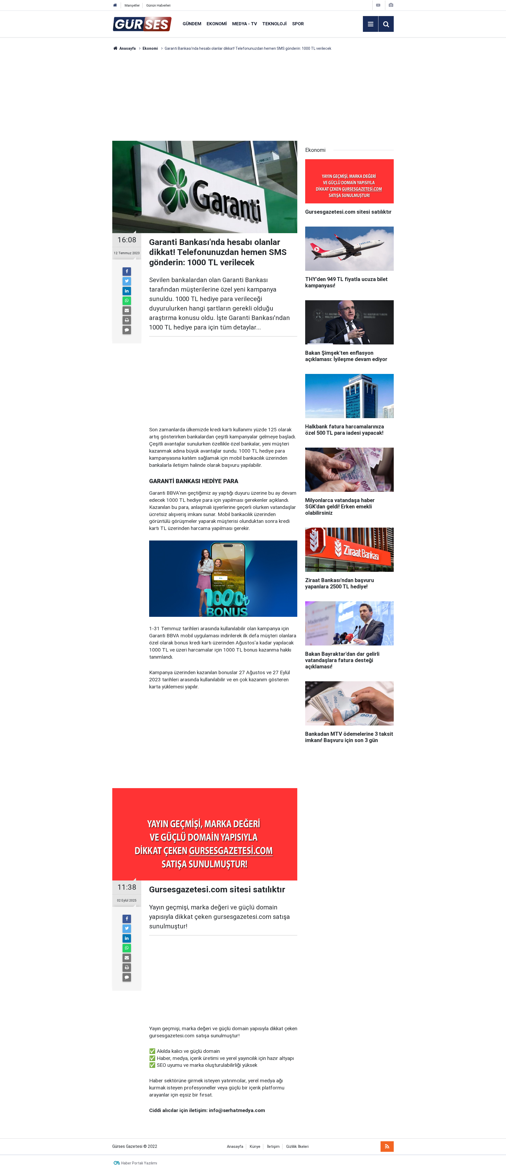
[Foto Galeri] (391, 5)
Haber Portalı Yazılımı (139, 1163)
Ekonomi (217, 23)
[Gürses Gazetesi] (142, 23)
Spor (298, 23)
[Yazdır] (127, 320)
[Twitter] (127, 281)
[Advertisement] (87, 130)
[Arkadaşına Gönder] (127, 310)
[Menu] (370, 24)
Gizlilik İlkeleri (297, 1146)
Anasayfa (235, 1146)
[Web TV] (378, 5)
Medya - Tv (244, 23)
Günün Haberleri (158, 5)
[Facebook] (127, 271)
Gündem (192, 23)
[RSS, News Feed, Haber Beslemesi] (387, 1146)
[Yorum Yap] (127, 330)
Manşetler (132, 5)
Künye (255, 1146)
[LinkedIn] (127, 291)
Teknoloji (274, 23)
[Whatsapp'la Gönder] (127, 301)
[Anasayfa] (115, 5)
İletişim (273, 1146)
